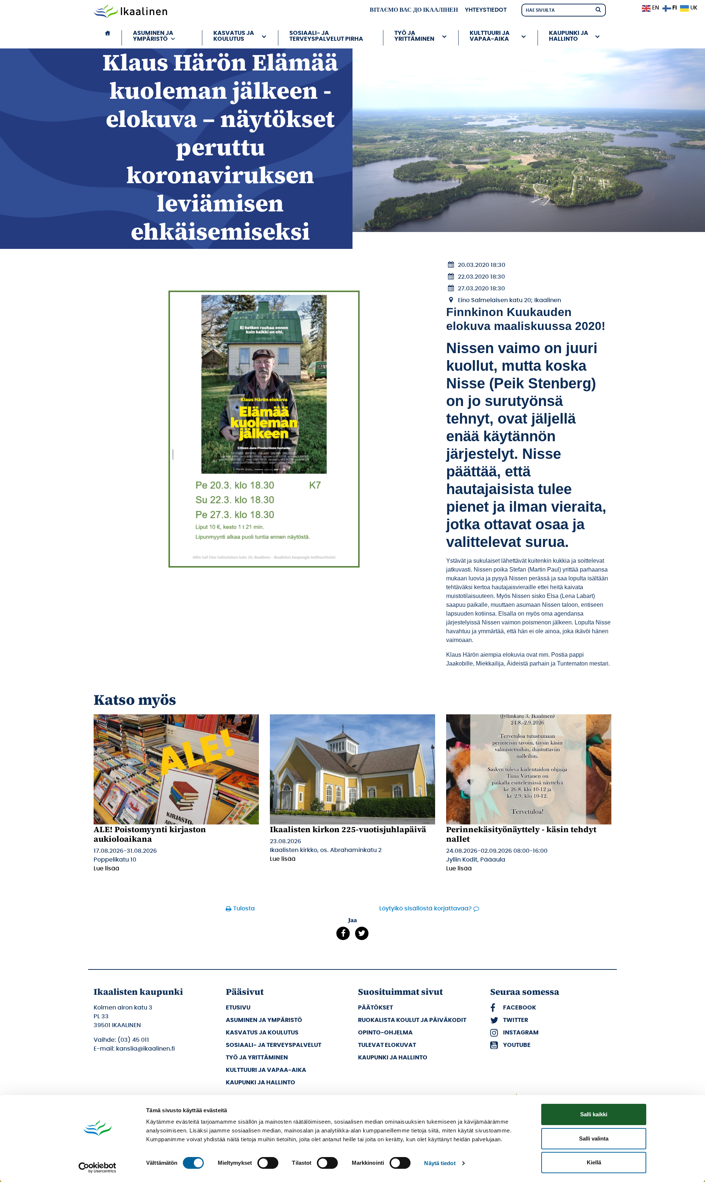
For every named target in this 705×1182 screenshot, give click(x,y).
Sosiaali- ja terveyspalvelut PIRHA (326, 36)
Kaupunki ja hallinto (260, 1082)
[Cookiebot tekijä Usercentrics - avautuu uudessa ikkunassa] (97, 1167)
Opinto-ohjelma (385, 1033)
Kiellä (594, 1162)
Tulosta (244, 908)
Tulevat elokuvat (387, 1045)
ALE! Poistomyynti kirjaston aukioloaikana (150, 834)
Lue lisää (106, 868)
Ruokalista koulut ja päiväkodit (412, 1020)
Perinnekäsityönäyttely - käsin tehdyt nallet (521, 834)
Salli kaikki (593, 1114)
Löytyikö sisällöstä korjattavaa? (425, 908)
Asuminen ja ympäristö (264, 1020)
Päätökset (375, 1008)
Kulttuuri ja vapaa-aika (266, 1070)
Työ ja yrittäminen (257, 1057)
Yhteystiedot (486, 10)
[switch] (267, 1163)
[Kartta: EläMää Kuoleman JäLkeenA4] (264, 429)
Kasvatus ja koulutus (262, 1033)
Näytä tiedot (439, 1163)
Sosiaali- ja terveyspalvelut (273, 1045)
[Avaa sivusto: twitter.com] (362, 933)
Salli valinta (593, 1138)
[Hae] (598, 9)
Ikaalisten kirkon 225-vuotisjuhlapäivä (348, 829)
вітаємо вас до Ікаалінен (414, 10)
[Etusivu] (108, 38)
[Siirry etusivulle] (130, 12)
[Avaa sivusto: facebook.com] (343, 933)
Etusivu (238, 1008)
